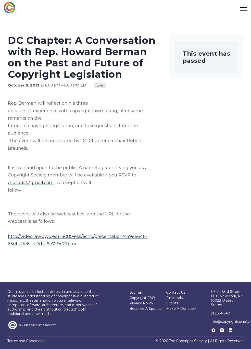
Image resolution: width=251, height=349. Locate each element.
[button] (243, 8)
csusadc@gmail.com (31, 182)
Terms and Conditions (25, 341)
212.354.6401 (221, 313)
